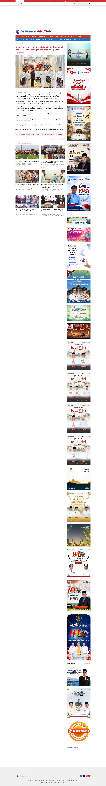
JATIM (61, 39)
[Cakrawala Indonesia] (34, 31)
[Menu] (16, 4)
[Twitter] (84, 776)
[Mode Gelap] (89, 4)
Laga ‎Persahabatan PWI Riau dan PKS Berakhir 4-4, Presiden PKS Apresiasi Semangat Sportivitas (27, 160)
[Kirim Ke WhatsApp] (64, 139)
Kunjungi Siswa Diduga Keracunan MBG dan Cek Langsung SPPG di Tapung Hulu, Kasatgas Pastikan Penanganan (52, 186)
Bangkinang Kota (20, 134)
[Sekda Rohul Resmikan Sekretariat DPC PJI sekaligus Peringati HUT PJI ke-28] (27, 201)
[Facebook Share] (52, 139)
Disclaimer (69, 780)
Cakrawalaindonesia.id (20, 52)
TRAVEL (28, 36)
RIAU (27, 39)
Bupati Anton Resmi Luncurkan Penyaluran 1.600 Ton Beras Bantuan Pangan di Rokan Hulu (27, 185)
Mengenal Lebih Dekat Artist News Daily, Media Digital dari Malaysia (51, 1)
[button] (86, 4)
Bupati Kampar (30, 134)
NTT (79, 39)
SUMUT (22, 39)
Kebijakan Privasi (61, 780)
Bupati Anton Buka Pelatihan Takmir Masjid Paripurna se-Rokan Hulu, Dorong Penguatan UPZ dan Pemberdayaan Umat (52, 161)
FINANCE (34, 36)
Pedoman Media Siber (39, 780)
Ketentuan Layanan (50, 780)
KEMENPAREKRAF (64, 36)
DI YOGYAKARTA (68, 39)
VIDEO (57, 36)
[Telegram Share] (61, 139)
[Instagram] (87, 776)
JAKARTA (44, 39)
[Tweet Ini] (55, 139)
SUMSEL (32, 39)
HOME (17, 36)
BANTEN (38, 39)
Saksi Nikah (59, 134)
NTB (83, 39)
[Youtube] (89, 776)
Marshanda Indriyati (50, 134)
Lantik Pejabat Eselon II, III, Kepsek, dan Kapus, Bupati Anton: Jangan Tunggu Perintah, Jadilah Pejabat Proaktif (52, 211)
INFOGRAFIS (51, 36)
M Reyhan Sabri (39, 134)
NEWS (22, 36)
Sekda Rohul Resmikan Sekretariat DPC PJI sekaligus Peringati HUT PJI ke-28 (26, 210)
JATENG (56, 39)
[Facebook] (81, 776)
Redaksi (30, 780)
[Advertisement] (53, 17)
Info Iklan (75, 780)
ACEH (17, 39)
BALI (75, 39)
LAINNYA (73, 36)
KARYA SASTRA (41, 36)
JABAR (50, 39)
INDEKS (20, 3)
